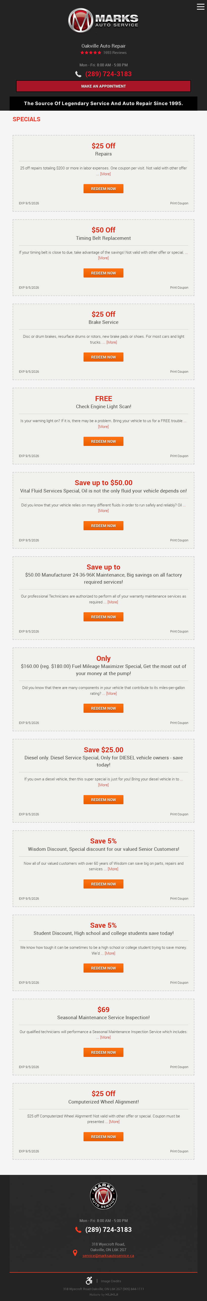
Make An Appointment (103, 86)
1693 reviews (115, 52)
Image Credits (111, 1281)
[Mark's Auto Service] (103, 21)
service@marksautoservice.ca (108, 1255)
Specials (26, 119)
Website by (103, 1295)
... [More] (103, 173)
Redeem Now (103, 188)
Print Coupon (179, 203)
